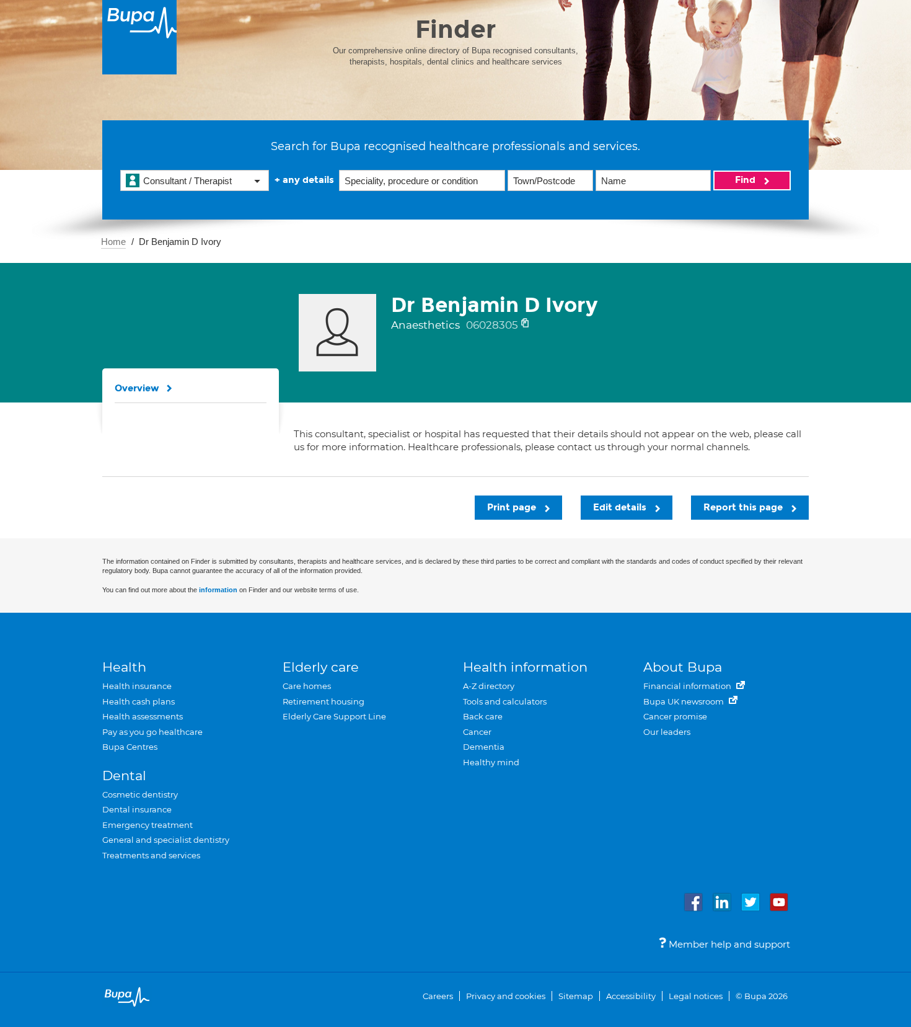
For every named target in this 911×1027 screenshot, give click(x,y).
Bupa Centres (129, 747)
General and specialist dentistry (165, 840)
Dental (124, 775)
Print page (513, 507)
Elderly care (321, 667)
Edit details (621, 507)
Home (113, 241)
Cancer (477, 732)
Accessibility (631, 996)
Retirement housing (323, 701)
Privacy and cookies (505, 996)
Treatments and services (151, 855)
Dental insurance (137, 809)
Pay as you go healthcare (152, 732)
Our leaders (666, 732)
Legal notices (696, 996)
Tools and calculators (505, 701)
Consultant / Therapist (187, 181)
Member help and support (728, 944)
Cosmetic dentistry (140, 794)
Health (124, 667)
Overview (137, 388)
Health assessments (142, 716)
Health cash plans (138, 701)
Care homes (307, 686)
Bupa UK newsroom (684, 701)
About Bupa (682, 667)
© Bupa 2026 (762, 996)
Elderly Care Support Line (334, 716)
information (218, 590)
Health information (525, 667)
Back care (483, 716)
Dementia (483, 747)
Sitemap (575, 996)
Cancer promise (675, 716)
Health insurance (137, 686)
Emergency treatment (147, 825)
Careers (438, 996)
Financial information (688, 686)
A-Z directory (488, 686)
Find (746, 179)
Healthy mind (491, 762)
